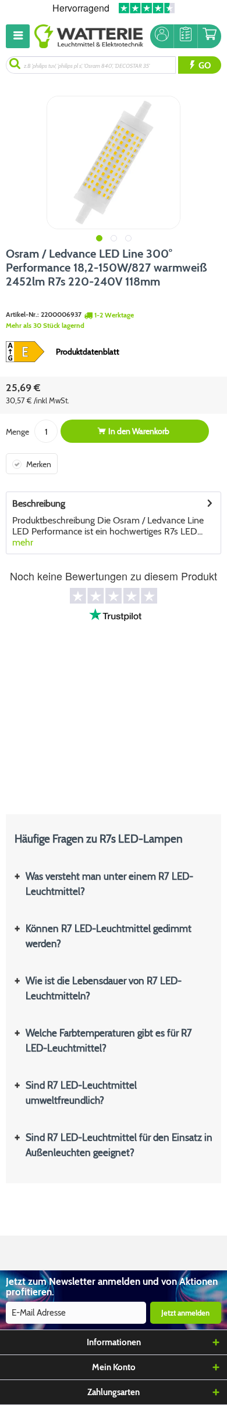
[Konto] (161, 36)
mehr (22, 542)
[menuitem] (20, 36)
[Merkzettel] (185, 36)
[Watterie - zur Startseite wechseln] (88, 36)
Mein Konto (114, 1367)
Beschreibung (38, 503)
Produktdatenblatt (87, 351)
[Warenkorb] (209, 36)
